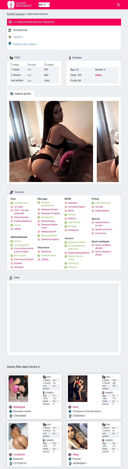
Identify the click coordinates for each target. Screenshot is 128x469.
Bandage (72, 226)
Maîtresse (72, 203)
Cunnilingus (73, 263)
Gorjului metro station (24, 44)
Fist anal (99, 207)
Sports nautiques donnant (103, 246)
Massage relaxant (49, 235)
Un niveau (18, 207)
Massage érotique (49, 209)
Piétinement (73, 230)
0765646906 (20, 415)
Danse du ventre (48, 255)
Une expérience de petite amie (76, 247)
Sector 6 (18, 37)
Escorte (17, 241)
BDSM (71, 210)
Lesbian (44, 259)
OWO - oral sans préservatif (21, 211)
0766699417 (79, 415)
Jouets (17, 225)
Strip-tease (46, 251)
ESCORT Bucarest (16, 14)
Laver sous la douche (23, 259)
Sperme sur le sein (103, 229)
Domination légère (76, 207)
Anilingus (72, 267)
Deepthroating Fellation (78, 253)
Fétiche (17, 229)
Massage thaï (47, 217)
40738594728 (20, 30)
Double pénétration (23, 221)
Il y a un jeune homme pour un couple (23, 250)
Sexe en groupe (21, 217)
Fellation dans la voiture (75, 257)
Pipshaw (18, 263)
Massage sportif (48, 231)
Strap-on (72, 218)
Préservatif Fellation (77, 242)
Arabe (98, 75)
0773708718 (20, 463)
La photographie (21, 245)
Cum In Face (100, 233)
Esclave (71, 214)
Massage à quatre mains (49, 226)
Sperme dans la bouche (102, 224)
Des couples (20, 255)
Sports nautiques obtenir (103, 253)
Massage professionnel (47, 204)
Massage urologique (50, 213)
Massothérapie (48, 221)
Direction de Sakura (50, 239)
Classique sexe (21, 203)
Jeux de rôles (74, 222)
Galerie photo (22, 93)
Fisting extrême (102, 210)
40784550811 (80, 463)
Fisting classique (103, 203)
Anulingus (18, 267)
